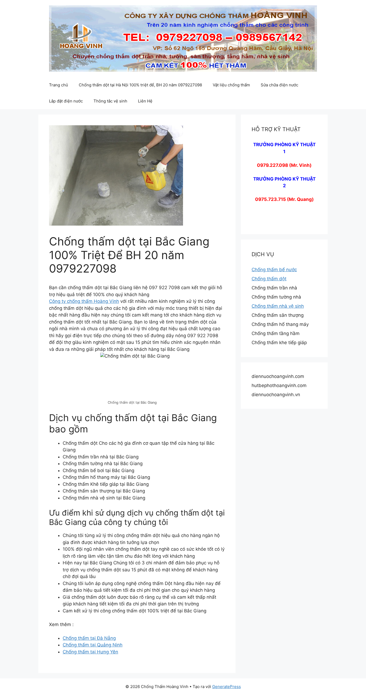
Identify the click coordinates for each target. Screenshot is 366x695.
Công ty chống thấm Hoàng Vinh (84, 301)
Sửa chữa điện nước (279, 84)
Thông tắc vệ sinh (110, 101)
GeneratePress (226, 686)
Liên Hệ (145, 101)
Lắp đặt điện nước (66, 101)
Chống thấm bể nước (274, 269)
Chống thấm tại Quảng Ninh (92, 645)
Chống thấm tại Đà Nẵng (89, 638)
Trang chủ (58, 84)
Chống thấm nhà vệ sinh (278, 306)
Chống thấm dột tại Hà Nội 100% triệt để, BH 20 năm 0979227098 (140, 84)
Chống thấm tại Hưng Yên (90, 651)
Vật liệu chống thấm (231, 84)
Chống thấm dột (269, 278)
